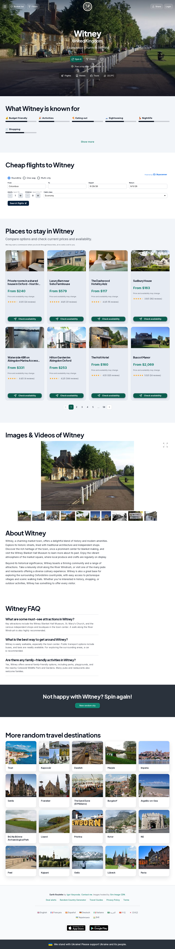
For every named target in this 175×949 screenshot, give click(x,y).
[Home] (87, 6)
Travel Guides (96, 900)
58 (104, 407)
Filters (92, 59)
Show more (87, 141)
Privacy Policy (113, 900)
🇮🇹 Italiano (99, 912)
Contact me (86, 894)
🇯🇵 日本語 (133, 912)
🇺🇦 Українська (83, 917)
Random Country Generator (73, 900)
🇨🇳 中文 (122, 912)
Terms (126, 900)
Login (168, 6)
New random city (87, 705)
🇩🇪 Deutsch (84, 912)
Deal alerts (51, 900)
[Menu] (5, 6)
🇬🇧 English (42, 912)
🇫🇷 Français (56, 912)
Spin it (78, 59)
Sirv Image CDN (117, 894)
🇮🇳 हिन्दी (96, 917)
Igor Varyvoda (73, 894)
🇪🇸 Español (70, 912)
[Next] (109, 407)
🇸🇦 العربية (111, 912)
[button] (165, 445)
